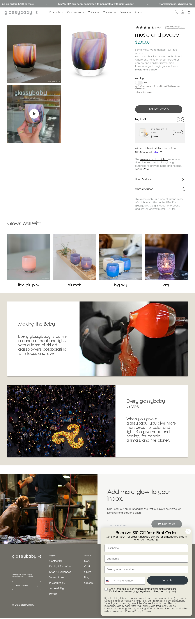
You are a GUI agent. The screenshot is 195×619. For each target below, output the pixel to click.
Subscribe (167, 580)
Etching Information (60, 566)
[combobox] (110, 580)
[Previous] (178, 119)
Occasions (74, 12)
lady (166, 285)
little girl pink (29, 285)
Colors (92, 12)
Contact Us (55, 561)
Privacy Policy (57, 583)
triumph (74, 285)
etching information (144, 92)
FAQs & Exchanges (60, 572)
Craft (87, 566)
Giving (87, 572)
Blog (86, 577)
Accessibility (56, 588)
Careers (89, 583)
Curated (108, 12)
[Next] (183, 119)
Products (55, 12)
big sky (120, 285)
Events (124, 12)
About (138, 12)
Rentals (53, 594)
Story (87, 561)
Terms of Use (56, 577)
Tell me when (159, 109)
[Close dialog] (188, 531)
